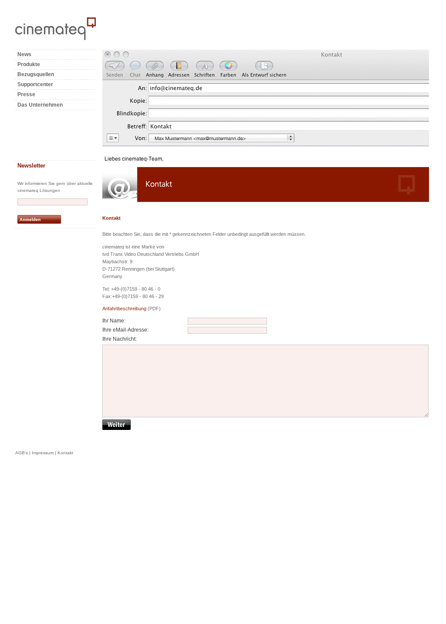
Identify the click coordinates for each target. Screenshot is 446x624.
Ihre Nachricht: (119, 339)
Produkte (28, 64)
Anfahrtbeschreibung (124, 308)
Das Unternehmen (40, 105)
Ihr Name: (113, 321)
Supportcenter (35, 84)
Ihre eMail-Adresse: (125, 330)
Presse (26, 94)
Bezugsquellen (35, 74)
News (24, 54)
